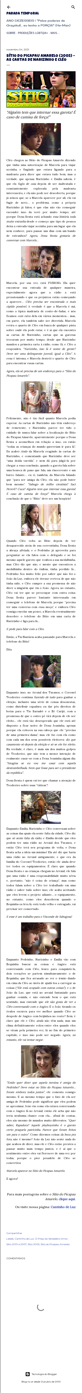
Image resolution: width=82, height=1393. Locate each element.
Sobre (11, 33)
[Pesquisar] (73, 6)
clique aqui (67, 1199)
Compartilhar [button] (14, 1233)
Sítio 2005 (33, 1244)
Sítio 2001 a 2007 (16, 1244)
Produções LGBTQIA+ (33, 33)
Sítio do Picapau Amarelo (55, 1244)
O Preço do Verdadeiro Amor (51, 1238)
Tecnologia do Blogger (44, 1374)
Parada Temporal (22, 13)
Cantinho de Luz (63, 1207)
